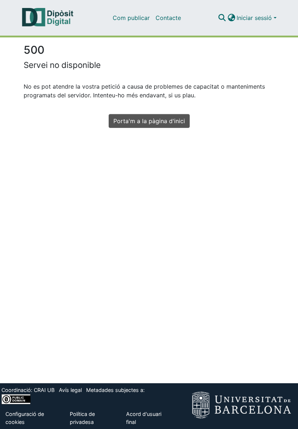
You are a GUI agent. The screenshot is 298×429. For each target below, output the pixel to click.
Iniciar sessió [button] (255, 17)
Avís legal (70, 390)
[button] (221, 17)
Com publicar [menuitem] (131, 17)
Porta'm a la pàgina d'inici (149, 121)
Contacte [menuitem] (168, 17)
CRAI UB (44, 390)
